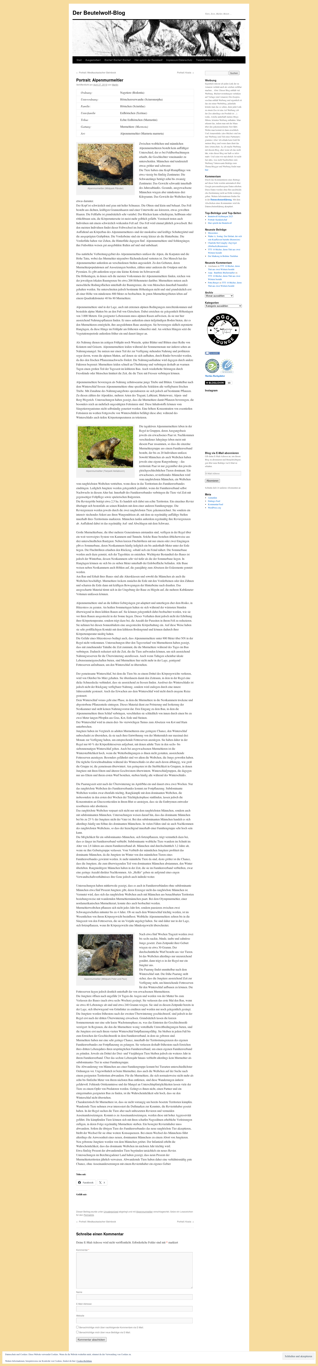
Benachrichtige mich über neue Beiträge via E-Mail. (105, 1332)
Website (80, 1315)
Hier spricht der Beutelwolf (148, 60)
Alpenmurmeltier (144, 1211)
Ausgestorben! (93, 60)
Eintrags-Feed (214, 500)
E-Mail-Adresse (84, 1303)
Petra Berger (213, 282)
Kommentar (82, 1249)
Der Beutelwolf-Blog (99, 12)
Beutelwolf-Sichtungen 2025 (220, 216)
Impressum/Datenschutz (179, 60)
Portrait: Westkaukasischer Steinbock (96, 72)
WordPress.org (214, 507)
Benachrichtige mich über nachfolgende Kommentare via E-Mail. (111, 1327)
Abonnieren (212, 480)
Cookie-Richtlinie (84, 1360)
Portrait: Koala (185, 72)
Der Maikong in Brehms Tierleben (223, 256)
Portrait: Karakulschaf (217, 219)
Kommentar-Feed (215, 504)
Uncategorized (111, 1211)
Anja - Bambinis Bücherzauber (221, 272)
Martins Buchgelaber (215, 375)
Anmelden (212, 497)
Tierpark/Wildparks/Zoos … (210, 60)
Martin (115, 84)
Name (79, 1291)
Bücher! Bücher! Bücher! (118, 60)
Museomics (213, 232)
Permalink (89, 1214)
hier (207, 169)
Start (79, 60)
